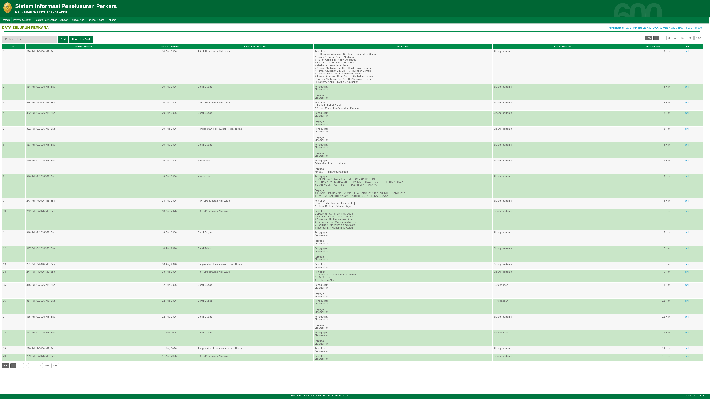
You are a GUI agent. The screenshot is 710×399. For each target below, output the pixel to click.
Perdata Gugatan (22, 19)
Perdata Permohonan (46, 19)
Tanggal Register (169, 46)
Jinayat (64, 19)
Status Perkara (563, 46)
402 (682, 38)
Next (698, 38)
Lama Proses (652, 46)
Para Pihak (403, 46)
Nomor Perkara (83, 46)
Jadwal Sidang (96, 19)
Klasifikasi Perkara (255, 46)
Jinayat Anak (78, 19)
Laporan (112, 19)
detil (687, 51)
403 (690, 38)
